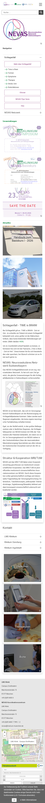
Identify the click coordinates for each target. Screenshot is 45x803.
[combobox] (22, 12)
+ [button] (4, 732)
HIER (21, 342)
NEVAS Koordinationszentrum (13, 702)
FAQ (22, 106)
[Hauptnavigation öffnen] (40, 5)
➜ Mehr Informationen (28, 800)
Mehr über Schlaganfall (22, 64)
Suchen (41, 12)
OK (14, 800)
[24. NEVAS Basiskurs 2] (22, 171)
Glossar (22, 93)
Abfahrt (12, 783)
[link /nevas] (22, 31)
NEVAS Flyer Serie (22, 99)
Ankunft (33, 783)
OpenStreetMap (30, 761)
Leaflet (22, 761)
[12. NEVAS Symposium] (22, 139)
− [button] (4, 735)
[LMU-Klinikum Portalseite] (9, 4)
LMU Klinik (6, 682)
